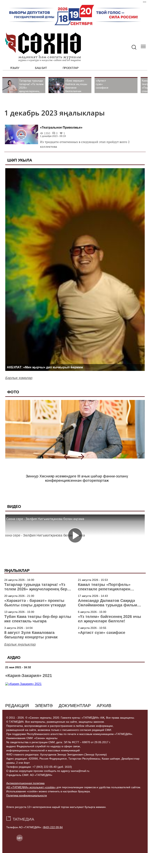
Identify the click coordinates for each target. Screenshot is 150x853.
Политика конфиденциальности (26, 795)
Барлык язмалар (18, 378)
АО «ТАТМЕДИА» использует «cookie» (31, 787)
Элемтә (44, 705)
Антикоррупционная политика (25, 783)
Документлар (75, 705)
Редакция (17, 705)
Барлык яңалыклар (20, 644)
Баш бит (41, 67)
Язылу (14, 67)
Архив (104, 705)
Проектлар (71, 67)
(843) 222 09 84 (53, 827)
